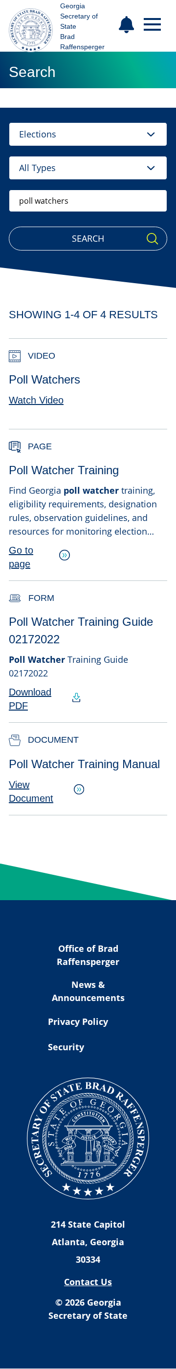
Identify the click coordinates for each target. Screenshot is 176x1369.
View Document (31, 791)
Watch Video (36, 400)
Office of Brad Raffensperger (88, 955)
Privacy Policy (78, 1021)
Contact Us (88, 1282)
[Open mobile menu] (152, 25)
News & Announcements (88, 991)
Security (66, 1047)
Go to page (21, 557)
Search (88, 238)
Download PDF (30, 699)
